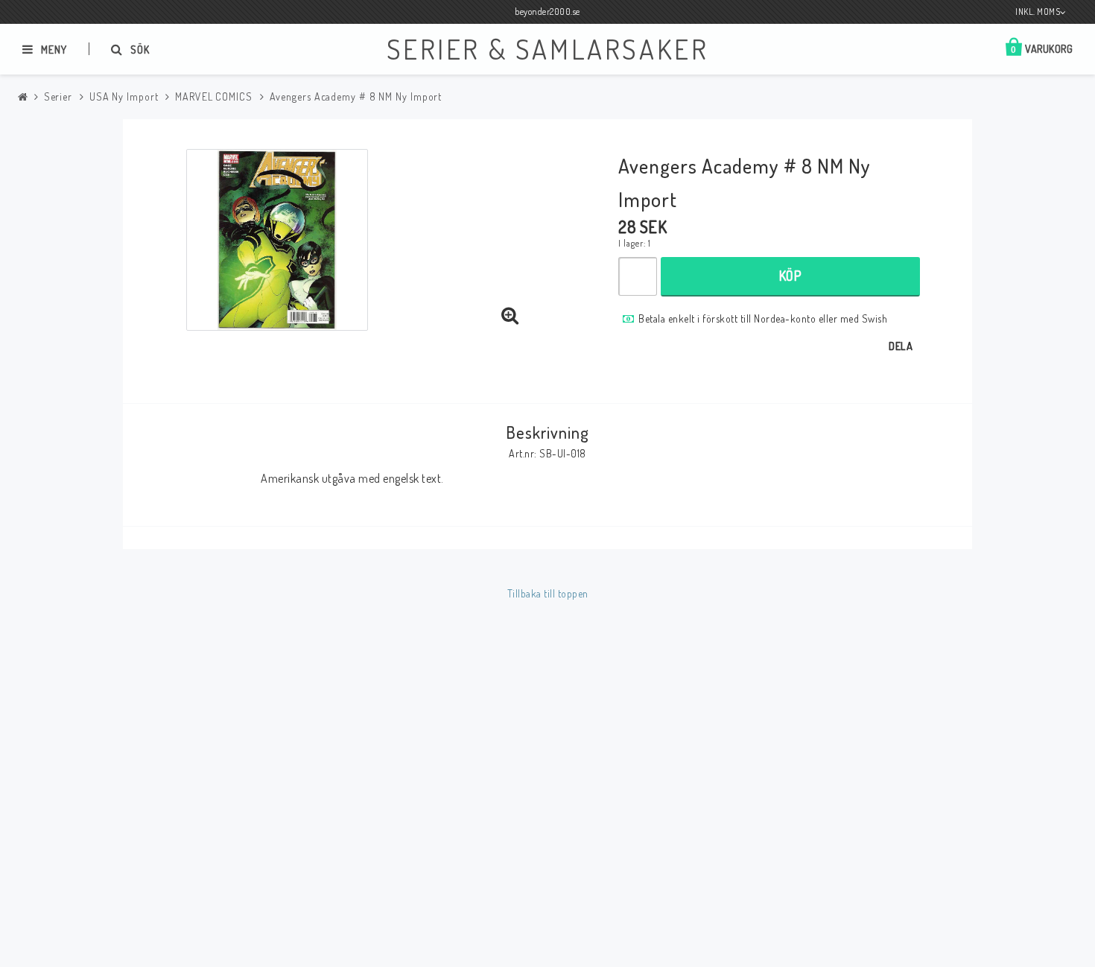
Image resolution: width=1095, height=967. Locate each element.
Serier (58, 96)
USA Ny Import (124, 96)
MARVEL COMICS (214, 96)
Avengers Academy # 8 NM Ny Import (356, 96)
